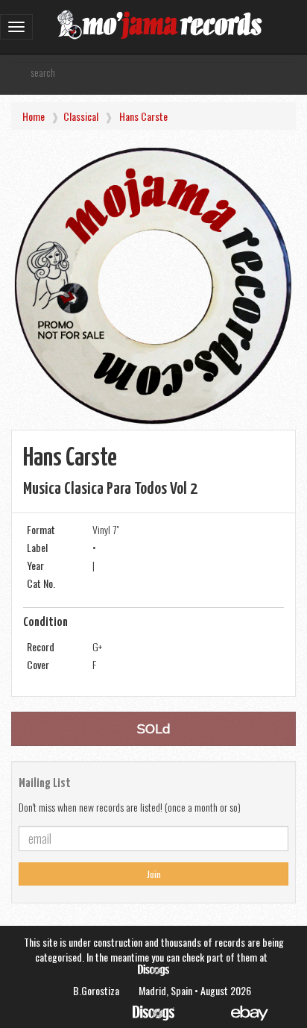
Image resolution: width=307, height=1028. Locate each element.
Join (154, 874)
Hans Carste (143, 116)
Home (33, 116)
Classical (80, 116)
